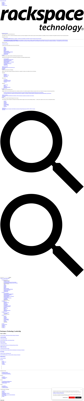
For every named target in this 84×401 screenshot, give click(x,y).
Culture (5, 101)
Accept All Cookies (71, 397)
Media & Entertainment (7, 87)
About (3, 97)
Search (10, 277)
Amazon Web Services (7, 52)
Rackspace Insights (23, 92)
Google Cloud (6, 54)
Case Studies (27, 93)
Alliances (5, 103)
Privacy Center (4, 395)
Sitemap (3, 396)
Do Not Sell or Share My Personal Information (8, 394)
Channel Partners (6, 104)
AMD (5, 47)
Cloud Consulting (6, 58)
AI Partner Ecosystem (5, 43)
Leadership (5, 102)
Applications (5, 64)
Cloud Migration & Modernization (8, 59)
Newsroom (5, 106)
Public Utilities (6, 76)
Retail (4, 85)
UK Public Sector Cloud (7, 80)
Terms (3, 391)
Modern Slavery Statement (5, 393)
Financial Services (4, 377)
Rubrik (5, 50)
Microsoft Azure (6, 53)
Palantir (5, 48)
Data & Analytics (6, 62)
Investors (3, 363)
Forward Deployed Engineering (6, 373)
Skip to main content (3, 0)
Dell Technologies (6, 51)
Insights (3, 88)
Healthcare (5, 74)
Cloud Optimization (6, 61)
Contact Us (2, 278)
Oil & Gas (5, 75)
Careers (5, 105)
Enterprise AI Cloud (5, 33)
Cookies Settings (65, 397)
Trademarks (3, 390)
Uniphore (5, 49)
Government (5, 79)
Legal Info (3, 392)
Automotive (5, 86)
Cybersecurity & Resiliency (7, 63)
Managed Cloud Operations (8, 60)
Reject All (78, 397)
